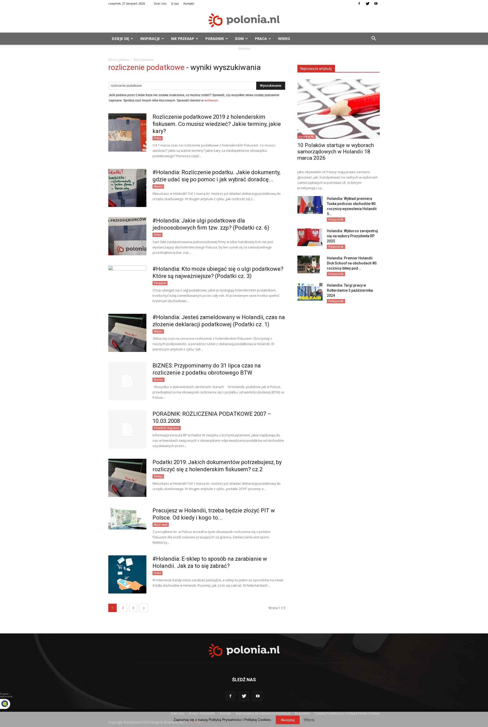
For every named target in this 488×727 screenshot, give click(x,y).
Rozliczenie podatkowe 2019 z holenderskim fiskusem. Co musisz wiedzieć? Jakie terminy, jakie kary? (216, 124)
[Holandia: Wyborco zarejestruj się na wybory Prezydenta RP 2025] (309, 237)
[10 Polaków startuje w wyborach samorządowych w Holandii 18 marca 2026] (338, 109)
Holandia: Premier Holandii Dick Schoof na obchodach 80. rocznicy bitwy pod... (352, 263)
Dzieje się (120, 38)
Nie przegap (182, 38)
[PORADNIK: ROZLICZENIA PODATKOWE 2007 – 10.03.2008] (127, 429)
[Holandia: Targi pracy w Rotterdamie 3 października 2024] (310, 292)
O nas (175, 3)
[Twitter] (367, 3)
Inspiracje (150, 38)
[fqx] (9, 704)
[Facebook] (359, 3)
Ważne (158, 186)
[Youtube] (376, 3)
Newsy (158, 476)
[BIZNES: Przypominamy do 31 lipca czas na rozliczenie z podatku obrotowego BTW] (127, 381)
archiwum (211, 100)
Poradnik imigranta (166, 428)
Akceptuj (288, 720)
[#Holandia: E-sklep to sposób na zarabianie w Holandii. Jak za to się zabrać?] (127, 574)
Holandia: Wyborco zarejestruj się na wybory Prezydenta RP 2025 (352, 236)
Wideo (284, 38)
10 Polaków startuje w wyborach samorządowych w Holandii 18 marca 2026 (335, 151)
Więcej (309, 720)
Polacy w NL (306, 136)
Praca (261, 38)
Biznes (158, 379)
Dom (239, 38)
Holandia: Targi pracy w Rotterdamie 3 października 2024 (350, 290)
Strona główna (118, 59)
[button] (374, 39)
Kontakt (189, 3)
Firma (157, 234)
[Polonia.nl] (244, 20)
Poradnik (214, 38)
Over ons (160, 3)
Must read (160, 524)
